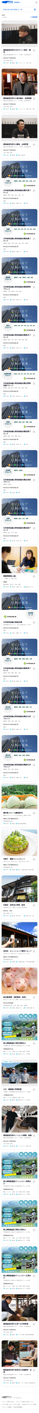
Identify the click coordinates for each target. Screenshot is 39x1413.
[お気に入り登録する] (34, 50)
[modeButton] (18, 2)
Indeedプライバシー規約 (29, 1404)
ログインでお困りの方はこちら (24, 1401)
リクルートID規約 (7, 1407)
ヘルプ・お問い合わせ (8, 1401)
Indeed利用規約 (17, 1407)
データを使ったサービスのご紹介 (11, 1404)
